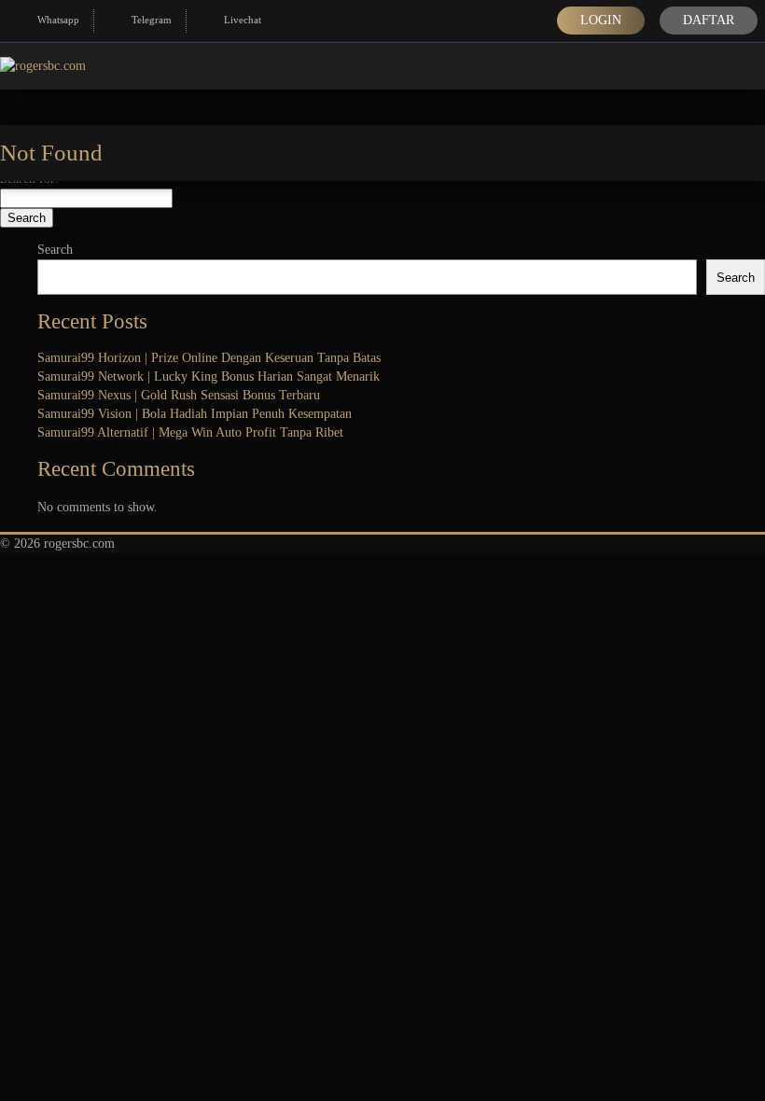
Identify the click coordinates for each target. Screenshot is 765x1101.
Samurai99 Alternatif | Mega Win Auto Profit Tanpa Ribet (190, 432)
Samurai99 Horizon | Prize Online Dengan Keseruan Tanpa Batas (209, 358)
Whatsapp (58, 19)
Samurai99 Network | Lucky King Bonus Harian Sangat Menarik (208, 376)
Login (600, 20)
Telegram (152, 19)
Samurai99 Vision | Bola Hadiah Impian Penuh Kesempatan (194, 414)
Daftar (708, 20)
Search (55, 250)
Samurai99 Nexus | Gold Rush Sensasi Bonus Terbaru (178, 395)
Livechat (242, 19)
